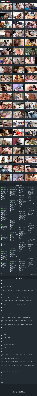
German (15, 317)
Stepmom (21, 365)
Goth (12, 320)
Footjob (19, 313)
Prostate (17, 354)
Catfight (15, 296)
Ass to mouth (3, 286)
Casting (12, 296)
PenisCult (25, 241)
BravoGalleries (12, 190)
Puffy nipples (28, 354)
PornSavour (29, 224)
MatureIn (7, 265)
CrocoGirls (11, 211)
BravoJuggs (11, 270)
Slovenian (6, 364)
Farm (9, 311)
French (26, 313)
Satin (6, 361)
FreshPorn (3, 258)
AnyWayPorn (21, 230)
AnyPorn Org (29, 241)
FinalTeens (11, 253)
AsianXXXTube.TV (12, 258)
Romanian (12, 358)
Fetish (23, 311)
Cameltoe (2, 296)
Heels (18, 324)
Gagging (2, 317)
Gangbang (9, 317)
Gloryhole (6, 320)
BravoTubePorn (30, 228)
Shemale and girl (7, 362)
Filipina (29, 311)
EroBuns (16, 219)
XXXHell (25, 189)
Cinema (9, 297)
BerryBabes (11, 264)
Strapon (33, 365)
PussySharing (21, 238)
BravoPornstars (4, 202)
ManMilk (16, 256)
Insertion (29, 328)
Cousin (12, 300)
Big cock (15, 290)
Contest (2, 300)
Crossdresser (27, 300)
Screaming (12, 361)
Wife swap (18, 379)
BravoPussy (3, 211)
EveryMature (12, 197)
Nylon (21, 347)
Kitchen (6, 337)
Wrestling (22, 379)
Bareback (9, 289)
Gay (12, 317)
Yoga (2, 382)
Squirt (17, 365)
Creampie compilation (21, 300)
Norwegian (9, 347)
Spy (14, 365)
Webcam (2, 379)
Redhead (6, 358)
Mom (7, 344)
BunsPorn (20, 243)
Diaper (12, 304)
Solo (28, 364)
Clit (15, 297)
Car (5, 296)
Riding (9, 358)
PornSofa (7, 243)
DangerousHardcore (30, 244)
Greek (22, 320)
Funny (33, 313)
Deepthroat (9, 304)
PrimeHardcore (21, 218)
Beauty (30, 289)
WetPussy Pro (3, 219)
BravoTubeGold (21, 245)
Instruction (32, 328)
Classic (12, 297)
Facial (6, 311)
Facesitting (2, 311)
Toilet (10, 371)
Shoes (15, 362)
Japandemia (11, 205)
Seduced (20, 361)
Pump (31, 354)
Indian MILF (15, 328)
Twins (21, 371)
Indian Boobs (11, 328)
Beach (27, 289)
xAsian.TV (3, 240)
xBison (6, 237)
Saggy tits (2, 361)
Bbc (18, 289)
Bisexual (25, 290)
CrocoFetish (3, 264)
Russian (19, 358)
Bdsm (24, 289)
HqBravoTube (21, 247)
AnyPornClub (21, 191)
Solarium (25, 364)
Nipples (5, 347)
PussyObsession (30, 268)
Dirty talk (18, 304)
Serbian (28, 361)
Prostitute (20, 354)
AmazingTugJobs (30, 200)
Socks (22, 364)
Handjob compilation (10, 324)
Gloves (10, 320)
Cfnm (25, 296)
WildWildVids (29, 226)
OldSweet (25, 219)
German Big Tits (25, 317)
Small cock (10, 364)
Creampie (15, 300)
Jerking (5, 334)
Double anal (5, 306)
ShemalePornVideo (12, 251)
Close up (18, 297)
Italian (6, 330)
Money (10, 344)
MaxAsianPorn (21, 232)
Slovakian (2, 364)
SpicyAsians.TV (30, 214)
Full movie (30, 313)
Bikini (22, 290)
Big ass (9, 290)
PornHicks (20, 198)
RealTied (16, 195)
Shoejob (12, 362)
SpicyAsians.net (21, 268)
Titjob (7, 371)
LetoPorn (34, 222)
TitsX (6, 244)
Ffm (26, 311)
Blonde (32, 290)
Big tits (19, 290)
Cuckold (31, 300)
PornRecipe (3, 213)
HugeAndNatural (4, 200)
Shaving (31, 361)
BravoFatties (29, 248)
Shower (22, 362)
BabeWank (29, 246)
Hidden (27, 324)
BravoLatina (3, 198)
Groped (25, 320)
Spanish (2, 365)
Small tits (15, 364)
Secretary (16, 361)
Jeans (2, 334)
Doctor (22, 304)
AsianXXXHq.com (30, 250)
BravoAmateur (30, 216)
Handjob (5, 324)
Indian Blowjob (6, 328)
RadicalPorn (20, 208)
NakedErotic (3, 229)
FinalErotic (29, 212)
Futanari (2, 314)
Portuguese (6, 354)
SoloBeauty (11, 266)
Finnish (32, 311)
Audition (7, 286)
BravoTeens (20, 266)
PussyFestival (21, 253)
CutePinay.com (4, 192)
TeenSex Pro (21, 270)
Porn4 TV (16, 234)
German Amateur (20, 317)
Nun (15, 347)
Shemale (2, 362)
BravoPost (11, 213)
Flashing (9, 313)
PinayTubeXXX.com (30, 192)
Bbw (21, 289)
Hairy (2, 324)
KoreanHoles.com (4, 254)
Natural (2, 347)
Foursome (22, 313)
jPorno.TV (3, 194)
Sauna (9, 361)
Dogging (25, 304)
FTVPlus (7, 238)
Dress (20, 306)
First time (2, 313)
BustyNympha (12, 240)
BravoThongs (29, 234)
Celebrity (22, 296)
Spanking (6, 365)
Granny (19, 320)
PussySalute (29, 261)
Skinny (28, 362)
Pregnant (13, 354)
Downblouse (16, 306)
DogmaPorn (11, 262)
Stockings (29, 365)
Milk (1, 344)
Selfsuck (24, 361)
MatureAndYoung (21, 202)
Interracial (2, 330)
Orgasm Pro (11, 229)
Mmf (4, 344)
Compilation (31, 297)
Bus (1, 293)
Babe (2, 289)
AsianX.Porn (29, 230)
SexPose (34, 266)
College (28, 297)
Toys (12, 371)
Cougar (6, 300)
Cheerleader (32, 296)
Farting (12, 311)
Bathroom (15, 289)
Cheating (28, 296)
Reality (2, 358)
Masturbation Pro (12, 194)
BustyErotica (29, 190)
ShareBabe (20, 249)
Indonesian (24, 328)
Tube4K (7, 262)
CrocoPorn (11, 223)
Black (29, 290)
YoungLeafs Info (30, 232)
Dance (2, 304)
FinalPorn (7, 227)
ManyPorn (11, 242)
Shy (25, 362)
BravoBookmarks (21, 216)
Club (24, 297)
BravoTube (3, 196)
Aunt (10, 286)
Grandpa (16, 320)
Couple (9, 300)
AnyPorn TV (20, 206)
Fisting (6, 313)
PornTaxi (7, 245)
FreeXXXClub (3, 215)
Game (5, 317)
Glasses (2, 320)
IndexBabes (29, 196)
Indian (2, 328)
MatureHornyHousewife (31, 203)
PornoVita (29, 265)
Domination (31, 304)
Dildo (15, 304)
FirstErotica (3, 256)
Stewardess (25, 365)
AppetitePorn (29, 194)
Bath (12, 289)
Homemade (30, 324)
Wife (14, 379)
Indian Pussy (20, 328)
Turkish (18, 371)
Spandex (31, 364)
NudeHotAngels (21, 214)
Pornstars (2, 354)
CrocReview (29, 263)
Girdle (30, 317)
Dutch (23, 306)
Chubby (6, 297)
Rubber (16, 358)
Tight (4, 371)
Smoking (19, 364)
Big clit (12, 290)
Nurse (18, 347)
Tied (1, 371)
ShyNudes (11, 227)
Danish (5, 304)
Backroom (5, 289)
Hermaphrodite (23, 324)
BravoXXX (11, 225)
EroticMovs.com (5, 1)
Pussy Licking (3, 355)
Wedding (6, 379)
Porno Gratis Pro (4, 267)
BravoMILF (20, 236)
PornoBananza (21, 262)
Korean (9, 337)
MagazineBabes (12, 209)
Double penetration (11, 306)
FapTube (34, 239)
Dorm (2, 306)
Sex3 (6, 226)
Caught (18, 296)
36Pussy (7, 259)
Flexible (13, 313)
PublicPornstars (21, 234)
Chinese (2, 297)
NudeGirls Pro (21, 264)
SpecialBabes (12, 236)
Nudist (13, 347)
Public (24, 354)
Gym (31, 320)
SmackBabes (12, 192)
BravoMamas (12, 207)
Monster (13, 344)
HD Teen (15, 324)
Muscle (16, 344)
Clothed (22, 297)
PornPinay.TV (12, 268)
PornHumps (20, 251)
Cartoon (8, 296)
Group (28, 320)
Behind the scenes (3, 290)
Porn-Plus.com (3, 190)
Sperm (9, 365)
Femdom (20, 311)
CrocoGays (3, 269)
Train (15, 371)
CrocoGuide (3, 221)
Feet (17, 311)
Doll (28, 304)
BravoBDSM (20, 272)
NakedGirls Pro (21, 274)
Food (16, 313)
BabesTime (20, 200)
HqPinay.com (3, 217)
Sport (12, 365)
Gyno (2, 321)
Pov (10, 354)
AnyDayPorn (12, 203)
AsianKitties (11, 255)
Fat (14, 311)
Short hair (18, 362)
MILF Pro (34, 210)
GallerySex (11, 221)
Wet (9, 379)
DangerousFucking (12, 201)
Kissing (2, 337)
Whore (12, 379)
